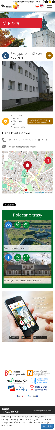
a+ (37, 1)
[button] (27, 166)
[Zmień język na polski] (37, 5)
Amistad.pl (49, 411)
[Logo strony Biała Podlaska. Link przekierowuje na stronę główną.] (10, 5)
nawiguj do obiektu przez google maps (38, 121)
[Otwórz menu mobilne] (49, 5)
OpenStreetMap (38, 192)
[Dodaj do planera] (49, 55)
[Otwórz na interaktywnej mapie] (47, 160)
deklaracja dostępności (23, 1)
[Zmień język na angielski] (42, 5)
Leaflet (27, 192)
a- (40, 1)
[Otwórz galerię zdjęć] (27, 86)
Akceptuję (47, 426)
